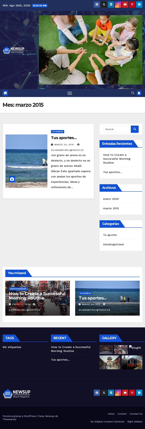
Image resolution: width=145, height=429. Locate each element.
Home (111, 413)
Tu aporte (57, 132)
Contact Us (136, 413)
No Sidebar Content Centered (107, 421)
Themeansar (9, 419)
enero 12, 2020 (21, 304)
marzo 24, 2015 (64, 144)
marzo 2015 (111, 208)
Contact (122, 413)
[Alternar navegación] (69, 93)
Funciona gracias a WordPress (20, 416)
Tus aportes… (64, 137)
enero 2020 (111, 199)
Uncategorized (113, 244)
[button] (132, 93)
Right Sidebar (134, 421)
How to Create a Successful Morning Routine (117, 158)
